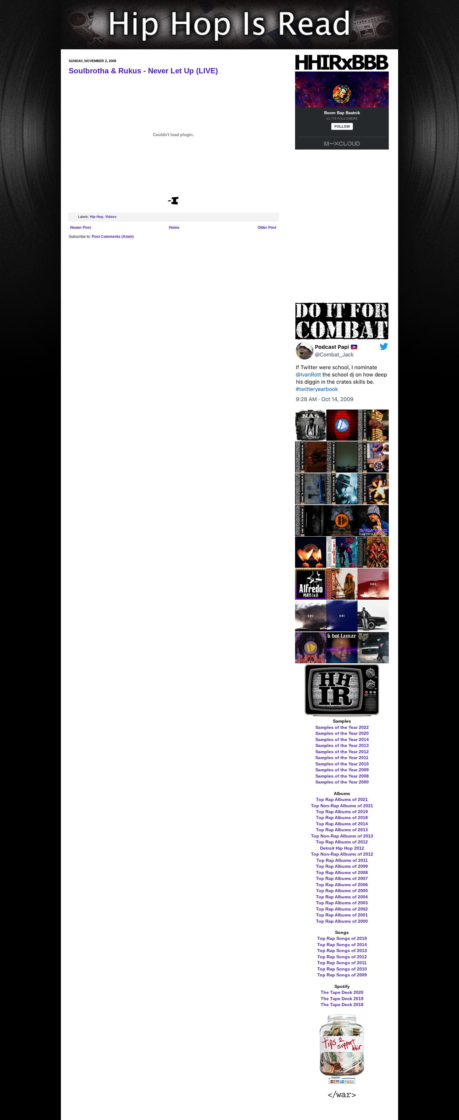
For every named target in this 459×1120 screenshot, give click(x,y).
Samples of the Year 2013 (342, 745)
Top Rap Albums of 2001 (342, 914)
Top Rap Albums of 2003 (342, 902)
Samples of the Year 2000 (342, 781)
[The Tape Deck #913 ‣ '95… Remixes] (373, 502)
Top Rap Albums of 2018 (342, 817)
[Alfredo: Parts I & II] (310, 597)
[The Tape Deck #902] (310, 629)
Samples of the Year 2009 (342, 769)
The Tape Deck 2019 (342, 998)
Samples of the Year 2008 (342, 776)
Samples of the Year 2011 (341, 757)
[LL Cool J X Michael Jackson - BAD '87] (342, 565)
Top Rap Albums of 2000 (342, 921)
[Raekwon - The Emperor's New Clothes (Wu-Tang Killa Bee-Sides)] (373, 565)
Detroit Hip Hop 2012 (342, 848)
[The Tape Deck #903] (373, 597)
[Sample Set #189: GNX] (373, 629)
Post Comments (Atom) (113, 236)
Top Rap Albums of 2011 (342, 860)
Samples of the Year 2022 (342, 727)
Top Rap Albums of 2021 (342, 799)
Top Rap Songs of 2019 (342, 938)
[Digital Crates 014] (342, 534)
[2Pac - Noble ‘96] (310, 565)
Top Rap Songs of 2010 (342, 968)
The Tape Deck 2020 (342, 992)
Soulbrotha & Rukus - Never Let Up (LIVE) (143, 70)
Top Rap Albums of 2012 (342, 841)
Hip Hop (96, 217)
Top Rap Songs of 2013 (342, 950)
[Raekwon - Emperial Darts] (373, 534)
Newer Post (80, 227)
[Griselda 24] (342, 597)
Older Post (267, 227)
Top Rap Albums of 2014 (342, 823)
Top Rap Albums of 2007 (342, 878)
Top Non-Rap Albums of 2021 (342, 805)
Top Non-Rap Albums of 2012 (342, 854)
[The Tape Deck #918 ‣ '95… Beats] (310, 470)
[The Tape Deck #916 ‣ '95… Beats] (373, 470)
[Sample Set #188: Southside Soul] (373, 661)
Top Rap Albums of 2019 (342, 811)
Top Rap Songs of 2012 (342, 956)
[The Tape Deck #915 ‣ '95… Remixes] (310, 502)
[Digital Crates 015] (342, 438)
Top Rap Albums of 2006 (342, 884)
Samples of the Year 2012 (342, 751)
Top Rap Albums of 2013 (342, 829)
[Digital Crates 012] (310, 661)
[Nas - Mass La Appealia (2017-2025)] (310, 438)
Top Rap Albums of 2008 (342, 872)
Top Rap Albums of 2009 (342, 866)
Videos (110, 217)
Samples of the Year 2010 (342, 763)
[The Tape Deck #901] (342, 629)
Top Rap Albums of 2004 (342, 896)
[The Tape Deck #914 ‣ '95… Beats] (342, 502)
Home (174, 227)
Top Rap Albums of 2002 (342, 908)
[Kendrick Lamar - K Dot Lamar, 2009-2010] (342, 661)
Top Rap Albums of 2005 (342, 890)
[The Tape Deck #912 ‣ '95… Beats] (310, 534)
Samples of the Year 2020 (342, 733)
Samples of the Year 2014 (342, 739)
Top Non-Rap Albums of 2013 (342, 835)
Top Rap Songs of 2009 (342, 974)
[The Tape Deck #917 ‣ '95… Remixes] (342, 470)
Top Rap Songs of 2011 (342, 962)
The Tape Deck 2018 (342, 1004)
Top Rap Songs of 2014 (342, 944)
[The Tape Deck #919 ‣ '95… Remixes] (373, 438)
